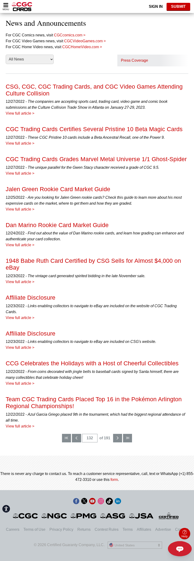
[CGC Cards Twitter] (84, 502)
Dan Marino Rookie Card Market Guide (57, 225)
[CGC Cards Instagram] (100, 502)
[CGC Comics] (25, 515)
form (114, 480)
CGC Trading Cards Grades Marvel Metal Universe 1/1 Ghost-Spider (96, 159)
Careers (12, 529)
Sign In (156, 6)
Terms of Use (34, 529)
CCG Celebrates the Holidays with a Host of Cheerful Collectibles (92, 363)
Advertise (163, 529)
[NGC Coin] (54, 515)
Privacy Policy (61, 529)
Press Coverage (134, 60)
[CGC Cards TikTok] (109, 502)
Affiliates (144, 529)
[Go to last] (127, 438)
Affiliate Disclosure (30, 297)
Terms (128, 529)
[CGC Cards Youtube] (92, 502)
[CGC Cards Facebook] (76, 502)
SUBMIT (178, 6)
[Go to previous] (76, 438)
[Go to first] (66, 438)
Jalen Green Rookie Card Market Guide (58, 189)
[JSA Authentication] (141, 515)
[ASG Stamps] (113, 515)
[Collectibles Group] (168, 515)
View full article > (20, 113)
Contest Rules (107, 529)
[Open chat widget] (180, 548)
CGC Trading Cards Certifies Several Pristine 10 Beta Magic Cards (94, 129)
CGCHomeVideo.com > (82, 47)
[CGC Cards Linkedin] (117, 502)
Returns (84, 529)
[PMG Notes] (84, 515)
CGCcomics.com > (69, 35)
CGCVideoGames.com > (85, 41)
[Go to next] (117, 438)
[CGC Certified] (22, 6)
